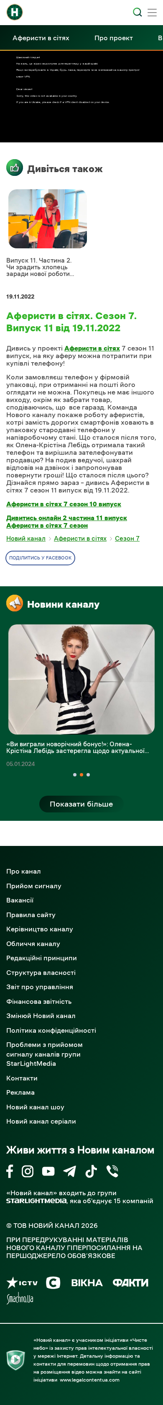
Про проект (113, 37)
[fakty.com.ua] (130, 1284)
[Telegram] (69, 1172)
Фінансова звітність (38, 1001)
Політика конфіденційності (51, 1030)
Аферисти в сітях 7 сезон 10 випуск (63, 503)
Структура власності (41, 972)
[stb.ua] (53, 1284)
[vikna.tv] (86, 1284)
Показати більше (81, 804)
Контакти (22, 1078)
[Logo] (14, 12)
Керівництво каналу (39, 928)
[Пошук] (137, 12)
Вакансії (19, 900)
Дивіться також (65, 169)
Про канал (23, 871)
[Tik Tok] (91, 1173)
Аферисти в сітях (41, 37)
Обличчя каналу (33, 943)
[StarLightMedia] (36, 1201)
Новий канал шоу (35, 1106)
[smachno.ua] (19, 1299)
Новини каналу (63, 604)
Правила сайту (31, 914)
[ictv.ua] (22, 1284)
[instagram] (27, 1173)
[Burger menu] (152, 13)
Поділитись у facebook (40, 558)
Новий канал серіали (41, 1121)
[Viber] (112, 1173)
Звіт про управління (39, 986)
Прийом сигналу (33, 885)
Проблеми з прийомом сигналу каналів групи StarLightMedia (44, 1054)
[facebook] (9, 1173)
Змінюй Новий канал (41, 1015)
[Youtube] (48, 1173)
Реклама (20, 1092)
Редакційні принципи (41, 957)
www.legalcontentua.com (90, 1379)
